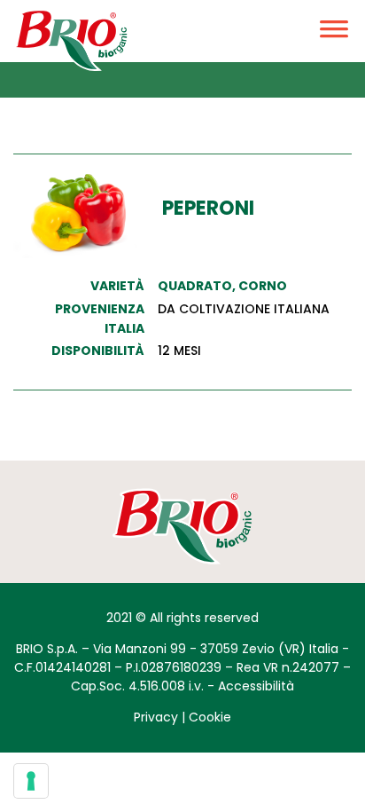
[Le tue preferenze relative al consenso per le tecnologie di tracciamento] (31, 781)
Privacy (156, 717)
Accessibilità (256, 686)
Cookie (210, 717)
